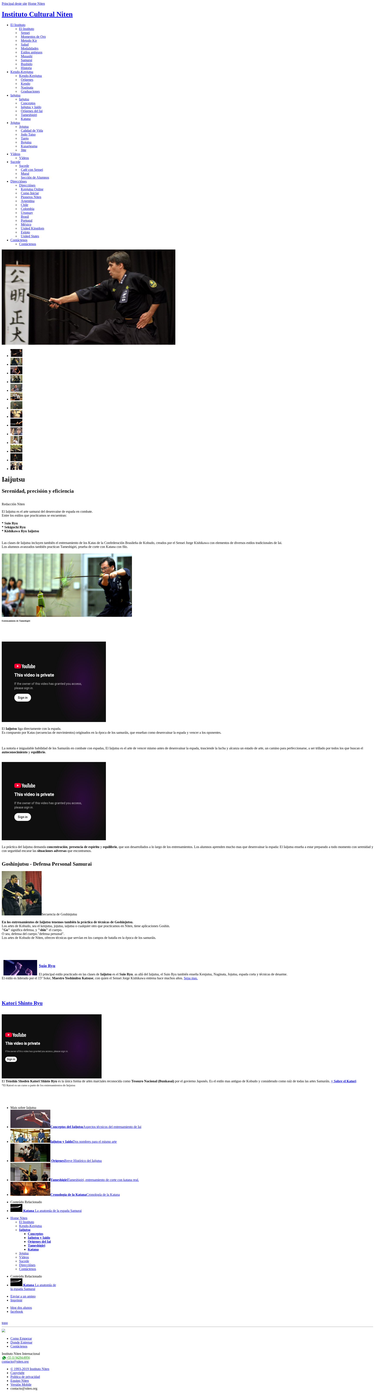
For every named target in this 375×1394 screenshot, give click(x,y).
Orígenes (27, 80)
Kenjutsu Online (32, 189)
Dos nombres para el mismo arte (83, 1141)
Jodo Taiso (28, 134)
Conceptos (28, 103)
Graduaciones (30, 91)
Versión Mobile (20, 1384)
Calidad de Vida (32, 130)
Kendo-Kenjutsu (21, 72)
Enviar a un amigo (23, 1296)
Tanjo (25, 138)
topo (5, 1323)
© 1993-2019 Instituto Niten (29, 1369)
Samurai (26, 60)
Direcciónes (18, 181)
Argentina (28, 201)
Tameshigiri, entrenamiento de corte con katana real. (94, 1180)
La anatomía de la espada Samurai (52, 1211)
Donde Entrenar (21, 1342)
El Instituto (17, 25)
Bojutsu (26, 142)
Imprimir (16, 1300)
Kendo (25, 83)
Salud (25, 44)
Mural (25, 173)
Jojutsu (15, 123)
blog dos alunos (21, 1307)
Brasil (25, 216)
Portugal (26, 220)
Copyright (17, 1373)
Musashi (26, 56)
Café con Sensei (32, 169)
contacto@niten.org (15, 1361)
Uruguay (27, 213)
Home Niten (36, 3)
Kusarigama (29, 146)
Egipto (25, 232)
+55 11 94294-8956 (18, 1357)
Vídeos (15, 154)
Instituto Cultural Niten (37, 14)
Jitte (23, 150)
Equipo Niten (19, 1380)
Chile (24, 205)
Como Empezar (21, 1338)
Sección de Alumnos (35, 177)
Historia (26, 68)
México (26, 224)
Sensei (25, 33)
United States (30, 236)
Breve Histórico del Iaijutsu (76, 1161)
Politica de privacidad (25, 1377)
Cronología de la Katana (85, 1194)
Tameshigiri (29, 115)
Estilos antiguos (31, 52)
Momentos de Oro (33, 36)
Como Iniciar (30, 193)
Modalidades (29, 48)
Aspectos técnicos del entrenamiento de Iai (95, 1127)
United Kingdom (32, 228)
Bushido (26, 64)
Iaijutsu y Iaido (31, 107)
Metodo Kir (29, 40)
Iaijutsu (15, 95)
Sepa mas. (191, 978)
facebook (16, 1311)
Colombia (27, 209)
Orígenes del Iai (32, 111)
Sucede (15, 162)
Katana (26, 119)
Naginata (27, 87)
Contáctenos (18, 240)
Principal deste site (14, 3)
